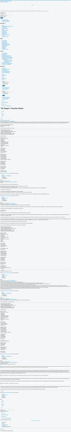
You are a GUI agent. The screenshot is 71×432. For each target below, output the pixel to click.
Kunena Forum (37, 420)
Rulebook (3, 47)
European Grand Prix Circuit (6, 56)
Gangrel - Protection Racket (4, 121)
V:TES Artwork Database (6, 71)
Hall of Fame (4, 54)
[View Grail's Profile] (4, 275)
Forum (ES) (4, 31)
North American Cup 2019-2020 (7, 57)
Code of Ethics (4, 40)
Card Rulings (4, 46)
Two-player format (5, 36)
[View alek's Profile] (4, 175)
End (3, 115)
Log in (3, 85)
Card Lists (3, 48)
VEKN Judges (4, 42)
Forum (3, 29)
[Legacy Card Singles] (4, 1)
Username (1, 14)
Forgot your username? (5, 20)
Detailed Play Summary (6, 44)
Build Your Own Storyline (8, 60)
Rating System (4, 32)
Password (3, 82)
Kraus (8, 411)
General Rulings (4, 45)
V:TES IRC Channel (5, 70)
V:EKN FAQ (4, 27)
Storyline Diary (6, 61)
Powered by (33, 420)
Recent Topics (4, 78)
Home (3, 25)
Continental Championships (6, 62)
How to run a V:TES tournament (7, 63)
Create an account (5, 19)
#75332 (12, 203)
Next (3, 114)
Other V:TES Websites (5, 72)
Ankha (5, 411)
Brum (5, 181)
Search (3, 79)
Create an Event (4, 53)
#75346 (12, 280)
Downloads (4, 68)
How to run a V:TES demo (6, 64)
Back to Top (2, 429)
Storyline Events (4, 59)
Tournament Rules (5, 49)
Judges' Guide (4, 41)
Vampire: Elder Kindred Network (7, 26)
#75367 (7, 361)
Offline (3, 176)
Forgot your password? (5, 21)
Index (3, 74)
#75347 (7, 298)
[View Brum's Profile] (4, 198)
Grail (14, 203)
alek (9, 120)
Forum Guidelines (5, 30)
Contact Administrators (5, 34)
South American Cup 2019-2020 (7, 58)
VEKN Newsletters (5, 28)
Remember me (5, 93)
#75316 (7, 120)
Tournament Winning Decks (6, 55)
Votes (3, 35)
